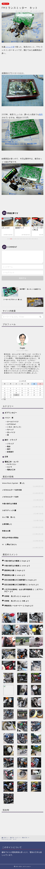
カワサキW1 (11, 424)
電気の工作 (5, 3)
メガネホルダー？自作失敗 (12, 490)
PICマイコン (11, 464)
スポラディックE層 (9, 510)
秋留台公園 (6, 531)
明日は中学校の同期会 (10, 537)
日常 (6, 457)
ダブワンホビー (11, 413)
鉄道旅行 (10, 452)
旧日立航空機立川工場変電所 (15, 580)
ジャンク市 (10, 47)
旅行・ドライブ (11, 440)
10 (10, 390)
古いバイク (11, 432)
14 (34, 390)
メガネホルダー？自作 (10, 497)
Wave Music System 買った (13, 483)
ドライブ (10, 444)
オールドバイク (13, 421)
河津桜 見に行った (11, 596)
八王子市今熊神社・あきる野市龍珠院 (18, 589)
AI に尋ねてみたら (9, 544)
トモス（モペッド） (14, 427)
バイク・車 (9, 418)
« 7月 (4, 399)
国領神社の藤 (9, 570)
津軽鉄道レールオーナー (13, 605)
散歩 (8, 446)
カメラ (9, 467)
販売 (41, 114)
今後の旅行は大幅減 (9, 503)
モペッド (10, 429)
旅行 (8, 449)
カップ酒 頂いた (8, 517)
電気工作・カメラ (12, 462)
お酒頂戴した (7, 524)
